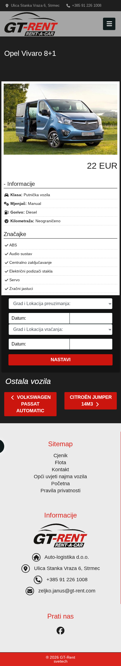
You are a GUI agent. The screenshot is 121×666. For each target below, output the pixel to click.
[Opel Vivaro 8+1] (60, 118)
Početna (60, 483)
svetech (61, 661)
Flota (60, 462)
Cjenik (60, 455)
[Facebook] (60, 630)
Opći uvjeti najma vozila (60, 476)
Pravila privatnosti (60, 490)
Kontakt (60, 469)
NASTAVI (61, 359)
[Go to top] (112, 657)
